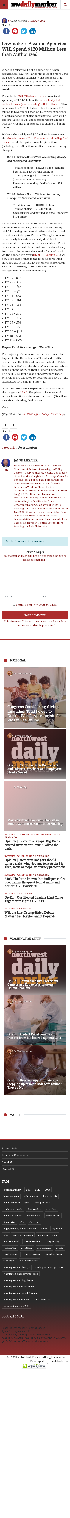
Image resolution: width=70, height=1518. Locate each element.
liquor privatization (23, 1235)
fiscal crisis (9, 1222)
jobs (6, 1235)
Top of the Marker (28, 834)
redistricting (10, 1247)
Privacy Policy (10, 1148)
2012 (37, 1189)
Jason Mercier (19, 20)
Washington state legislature (19, 1280)
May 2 (23, 392)
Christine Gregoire (13, 1209)
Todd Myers (9, 1260)
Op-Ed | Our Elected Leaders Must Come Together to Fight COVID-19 (34, 899)
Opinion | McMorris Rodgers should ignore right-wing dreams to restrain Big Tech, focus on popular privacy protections (35, 863)
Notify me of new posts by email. (36, 604)
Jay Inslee (57, 1228)
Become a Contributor (15, 1155)
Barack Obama (11, 1196)
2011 (28, 1189)
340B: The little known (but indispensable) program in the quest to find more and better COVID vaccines (35, 882)
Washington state (29, 1260)
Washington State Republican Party (22, 1293)
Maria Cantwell (11, 1241)
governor (34, 1222)
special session (32, 1254)
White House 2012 (43, 1299)
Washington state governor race (21, 1273)
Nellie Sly (22, 787)
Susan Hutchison (53, 1254)
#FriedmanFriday (12, 1189)
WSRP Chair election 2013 (16, 1305)
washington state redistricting (19, 1286)
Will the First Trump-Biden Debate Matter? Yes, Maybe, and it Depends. (30, 914)
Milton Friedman (32, 1241)
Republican (26, 1247)
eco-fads (51, 1209)
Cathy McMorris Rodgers (16, 1202)
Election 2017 (53, 1215)
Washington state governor (49, 1267)
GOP (22, 1222)
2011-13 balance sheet (31, 96)
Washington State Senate (16, 1299)
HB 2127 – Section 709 (46, 255)
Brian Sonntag (31, 1196)
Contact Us (8, 1169)
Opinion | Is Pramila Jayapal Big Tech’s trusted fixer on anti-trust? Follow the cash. (32, 844)
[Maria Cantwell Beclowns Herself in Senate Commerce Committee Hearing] (35, 806)
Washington (28, 447)
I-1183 (44, 1228)
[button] (8, 1020)
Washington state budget (17, 1267)
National (10, 834)
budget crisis (50, 1196)
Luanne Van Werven (47, 1235)
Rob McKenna (44, 1247)
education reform (13, 1215)
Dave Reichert (35, 1209)
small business (11, 1254)
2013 (47, 1189)
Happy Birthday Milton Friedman (20, 1228)
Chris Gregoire (42, 1202)
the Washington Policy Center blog (43, 414)
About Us (7, 1162)
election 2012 (34, 1215)
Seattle (59, 1247)
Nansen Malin (24, 673)
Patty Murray (52, 1241)
